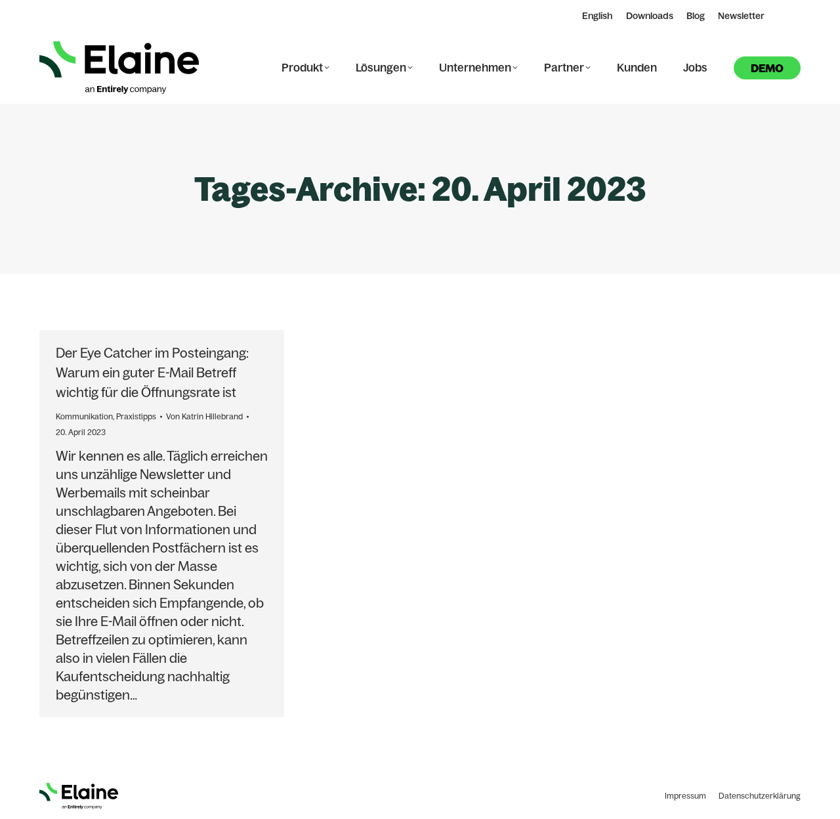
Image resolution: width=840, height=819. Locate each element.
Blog (695, 16)
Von (204, 416)
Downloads (649, 16)
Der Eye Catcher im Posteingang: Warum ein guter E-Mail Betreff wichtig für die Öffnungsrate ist (152, 372)
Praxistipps (136, 416)
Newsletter (741, 16)
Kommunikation (84, 416)
